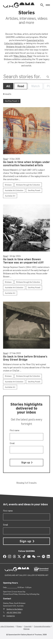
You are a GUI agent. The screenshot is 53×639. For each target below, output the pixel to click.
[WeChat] (33, 556)
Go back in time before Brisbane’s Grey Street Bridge (25, 358)
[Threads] (14, 556)
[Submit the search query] (48, 77)
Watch (35, 86)
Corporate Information (42, 626)
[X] (19, 556)
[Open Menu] (48, 5)
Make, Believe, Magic (23, 56)
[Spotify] (43, 556)
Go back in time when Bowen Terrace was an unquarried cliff (23, 260)
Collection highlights (13, 43)
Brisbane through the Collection (20, 46)
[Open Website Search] (42, 5)
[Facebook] (4, 556)
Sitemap (26, 629)
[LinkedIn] (48, 556)
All (8, 86)
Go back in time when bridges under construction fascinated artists (26, 163)
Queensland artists (35, 40)
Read (20, 86)
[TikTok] (24, 556)
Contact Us (11, 616)
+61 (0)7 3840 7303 (14, 612)
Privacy (19, 626)
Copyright (28, 626)
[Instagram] (9, 556)
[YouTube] (28, 556)
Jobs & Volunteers (7, 626)
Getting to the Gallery (15, 609)
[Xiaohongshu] (38, 556)
